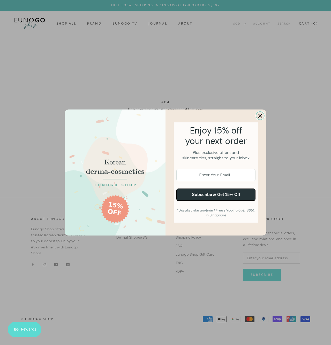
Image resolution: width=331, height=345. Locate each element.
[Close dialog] (260, 116)
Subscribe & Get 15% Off (216, 194)
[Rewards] (24, 329)
